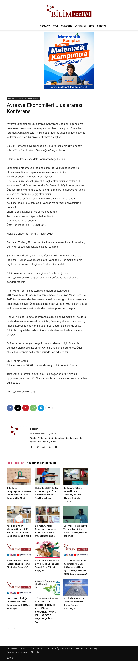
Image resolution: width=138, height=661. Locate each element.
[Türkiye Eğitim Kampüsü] (69, 11)
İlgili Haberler (15, 463)
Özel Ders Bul (37, 648)
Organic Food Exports (17, 652)
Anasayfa (45, 26)
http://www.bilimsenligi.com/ (43, 433)
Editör (34, 428)
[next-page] (14, 629)
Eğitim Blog (35, 652)
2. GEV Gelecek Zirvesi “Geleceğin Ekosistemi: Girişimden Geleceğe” (18, 563)
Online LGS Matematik (17, 648)
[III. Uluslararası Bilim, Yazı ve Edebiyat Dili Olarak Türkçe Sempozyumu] (75, 587)
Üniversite (66, 26)
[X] (17, 408)
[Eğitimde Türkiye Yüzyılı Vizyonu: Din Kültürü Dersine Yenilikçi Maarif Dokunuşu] (75, 514)
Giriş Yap (101, 26)
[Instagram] (39, 447)
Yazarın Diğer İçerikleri (41, 463)
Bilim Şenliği (91, 648)
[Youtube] (57, 447)
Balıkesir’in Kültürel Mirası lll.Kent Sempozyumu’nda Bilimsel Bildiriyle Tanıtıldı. (72, 495)
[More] (49, 408)
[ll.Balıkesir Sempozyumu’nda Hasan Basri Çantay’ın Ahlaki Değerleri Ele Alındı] (19, 476)
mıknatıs (79, 648)
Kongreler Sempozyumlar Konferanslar (23, 98)
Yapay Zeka (80, 26)
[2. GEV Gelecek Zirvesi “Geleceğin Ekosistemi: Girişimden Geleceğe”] (19, 549)
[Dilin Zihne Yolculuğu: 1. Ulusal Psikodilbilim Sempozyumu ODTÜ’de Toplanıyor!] (19, 587)
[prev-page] (9, 629)
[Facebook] (10, 408)
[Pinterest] (25, 408)
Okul (55, 26)
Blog (91, 26)
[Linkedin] (45, 447)
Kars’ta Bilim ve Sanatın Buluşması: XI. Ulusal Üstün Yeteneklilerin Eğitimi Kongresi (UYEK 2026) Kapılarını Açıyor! (75, 567)
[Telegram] (41, 408)
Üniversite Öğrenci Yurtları (59, 648)
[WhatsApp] (33, 408)
